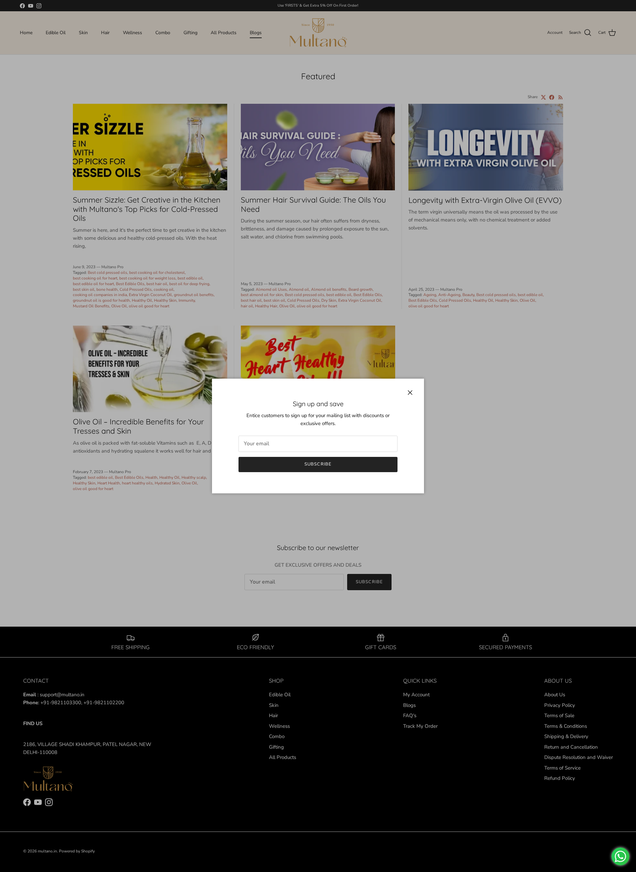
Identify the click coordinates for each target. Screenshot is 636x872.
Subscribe (317, 464)
